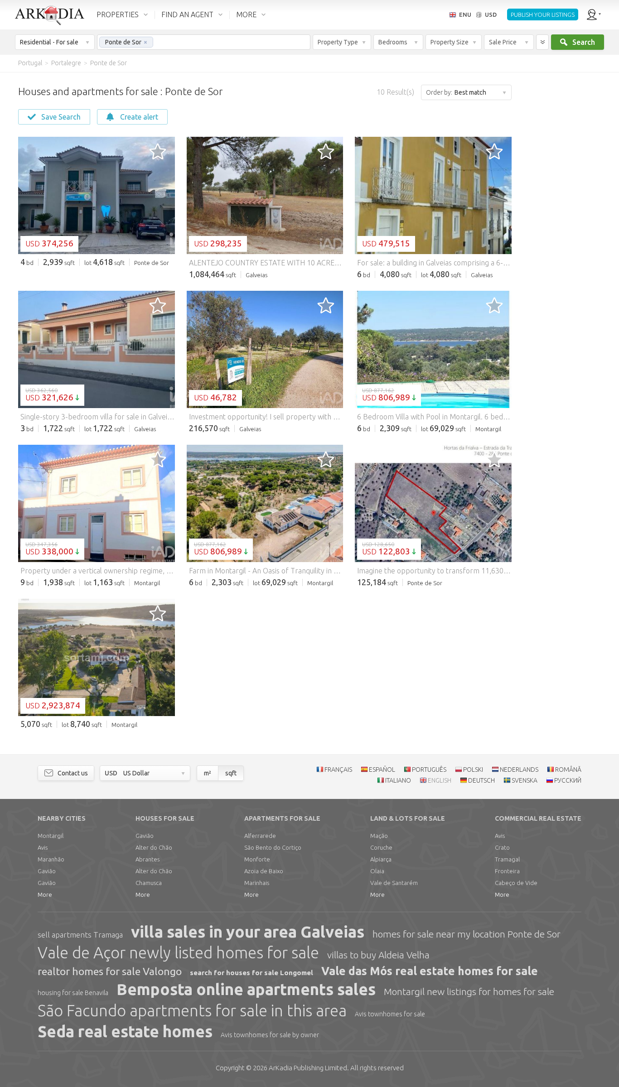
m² (207, 773)
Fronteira (507, 871)
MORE (246, 14)
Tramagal (507, 859)
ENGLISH (439, 780)
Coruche (381, 847)
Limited (308, 1068)
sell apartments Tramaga (80, 934)
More (45, 894)
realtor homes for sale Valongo (110, 971)
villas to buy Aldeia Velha (378, 954)
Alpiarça (381, 859)
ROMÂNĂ (568, 769)
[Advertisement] (564, 208)
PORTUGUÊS (429, 769)
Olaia (377, 871)
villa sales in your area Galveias (247, 932)
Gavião (47, 871)
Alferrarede (260, 835)
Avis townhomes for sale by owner (270, 1035)
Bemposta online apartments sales (246, 989)
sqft (231, 773)
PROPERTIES (118, 14)
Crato (502, 847)
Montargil (50, 835)
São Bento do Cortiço (272, 847)
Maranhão (51, 859)
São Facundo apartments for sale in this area (192, 1010)
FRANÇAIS (338, 769)
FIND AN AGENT (187, 14)
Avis (43, 847)
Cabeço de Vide (516, 883)
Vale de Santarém (394, 883)
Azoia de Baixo (263, 871)
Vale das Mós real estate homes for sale (429, 971)
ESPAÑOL (382, 769)
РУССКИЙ (567, 780)
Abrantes (147, 859)
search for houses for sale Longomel (251, 972)
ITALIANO (398, 780)
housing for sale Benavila (73, 992)
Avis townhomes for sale (390, 1014)
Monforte (257, 859)
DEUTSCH (481, 780)
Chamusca (148, 883)
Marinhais (256, 883)
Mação (379, 835)
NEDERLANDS (519, 769)
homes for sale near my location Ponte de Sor (466, 933)
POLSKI (473, 769)
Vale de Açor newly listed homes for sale (178, 952)
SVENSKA (524, 780)
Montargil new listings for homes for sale (469, 991)
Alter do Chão (153, 847)
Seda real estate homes (125, 1031)
